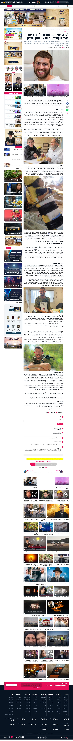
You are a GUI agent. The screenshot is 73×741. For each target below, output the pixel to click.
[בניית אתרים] (21, 737)
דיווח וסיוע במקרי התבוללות (32, 723)
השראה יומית (51, 710)
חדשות (60, 6)
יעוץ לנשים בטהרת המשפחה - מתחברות (64, 724)
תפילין (35, 249)
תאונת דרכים (53, 412)
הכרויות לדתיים (35, 710)
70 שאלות (44, 6)
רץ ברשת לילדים (43, 697)
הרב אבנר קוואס (27, 711)
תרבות (59, 706)
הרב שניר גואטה (27, 703)
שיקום (47, 412)
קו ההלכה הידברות (55, 723)
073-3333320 (12, 721)
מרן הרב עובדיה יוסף (27, 697)
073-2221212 (55, 720)
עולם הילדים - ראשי (43, 696)
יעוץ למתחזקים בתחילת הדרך (20, 718)
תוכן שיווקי (59, 713)
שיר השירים (11, 710)
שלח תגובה (60, 423)
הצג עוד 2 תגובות (43, 455)
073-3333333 (66, 729)
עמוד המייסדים (65, 711)
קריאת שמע (11, 705)
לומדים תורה (35, 696)
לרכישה (11, 310)
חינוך (36, 705)
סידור (12, 694)
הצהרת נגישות (65, 713)
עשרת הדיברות (35, 700)
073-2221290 (23, 724)
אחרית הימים (35, 708)
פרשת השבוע (58, 710)
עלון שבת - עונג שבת (44, 718)
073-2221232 (23, 720)
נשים (59, 700)
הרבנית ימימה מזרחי (18, 702)
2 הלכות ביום (66, 702)
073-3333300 (55, 724)
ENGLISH (19, 6)
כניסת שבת (66, 705)
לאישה (20, 696)
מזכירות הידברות (66, 718)
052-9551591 (44, 724)
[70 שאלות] (17, 2)
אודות (67, 714)
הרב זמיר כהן (52, 6)
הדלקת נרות (19, 700)
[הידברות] (34, 2)
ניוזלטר (67, 700)
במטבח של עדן (51, 699)
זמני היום (36, 6)
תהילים (11, 706)
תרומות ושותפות (65, 708)
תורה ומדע (58, 705)
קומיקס (45, 705)
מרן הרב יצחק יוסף (27, 699)
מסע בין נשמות (51, 705)
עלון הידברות (66, 699)
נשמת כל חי (11, 711)
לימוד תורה (38, 272)
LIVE (15, 6)
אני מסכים (43, 467)
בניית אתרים (16, 737)
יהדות (59, 696)
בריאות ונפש (35, 706)
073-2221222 (66, 720)
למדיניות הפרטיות (41, 467)
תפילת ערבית (11, 699)
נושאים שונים (34, 694)
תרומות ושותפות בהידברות (54, 718)
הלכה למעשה (51, 700)
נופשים (67, 706)
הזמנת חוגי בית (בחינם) (21, 723)
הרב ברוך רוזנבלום (27, 706)
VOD (64, 6)
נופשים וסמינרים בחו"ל (43, 727)
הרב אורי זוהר (28, 708)
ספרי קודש (35, 711)
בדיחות (45, 699)
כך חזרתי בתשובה (50, 708)
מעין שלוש (11, 703)
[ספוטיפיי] (14, 2)
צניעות (20, 703)
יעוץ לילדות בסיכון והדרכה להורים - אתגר (9, 719)
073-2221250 (55, 729)
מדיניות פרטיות (65, 696)
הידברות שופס (66, 710)
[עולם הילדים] (21, 2)
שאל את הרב (40, 6)
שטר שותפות (56, 6)
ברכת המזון (11, 702)
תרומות (26, 6)
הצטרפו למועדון (9, 6)
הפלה (20, 705)
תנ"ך (36, 697)
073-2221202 (44, 729)
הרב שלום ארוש (27, 710)
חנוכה (49, 233)
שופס (31, 6)
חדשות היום (58, 699)
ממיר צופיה (67, 727)
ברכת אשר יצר (10, 713)
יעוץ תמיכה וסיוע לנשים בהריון (42, 723)
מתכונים (20, 697)
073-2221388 (44, 720)
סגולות (36, 703)
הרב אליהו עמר (27, 713)
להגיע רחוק (51, 706)
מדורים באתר (58, 694)
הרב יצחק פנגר (27, 700)
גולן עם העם (51, 703)
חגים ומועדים (58, 711)
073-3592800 (33, 720)
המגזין (59, 697)
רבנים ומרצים (27, 694)
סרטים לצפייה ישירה (43, 700)
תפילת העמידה (10, 700)
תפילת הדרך (11, 708)
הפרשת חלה (19, 710)
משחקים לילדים (43, 703)
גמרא (36, 699)
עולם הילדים (47, 6)
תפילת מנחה (11, 697)
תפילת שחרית (10, 696)
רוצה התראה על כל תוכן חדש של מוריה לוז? (43, 461)
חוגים (45, 711)
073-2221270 (12, 724)
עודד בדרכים (51, 696)
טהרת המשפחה (18, 699)
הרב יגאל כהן (28, 702)
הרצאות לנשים (19, 708)
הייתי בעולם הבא (50, 711)
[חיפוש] (58, 2)
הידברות (66, 694)
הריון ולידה (19, 706)
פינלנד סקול (35, 702)
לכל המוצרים (13, 333)
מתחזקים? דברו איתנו (8, 2)
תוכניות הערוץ (50, 694)
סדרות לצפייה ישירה (43, 702)
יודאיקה (36, 713)
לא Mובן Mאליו (51, 697)
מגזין (62, 6)
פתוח (52, 702)
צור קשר (22, 6)
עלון (33, 6)
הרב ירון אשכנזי (27, 705)
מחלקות (28, 6)
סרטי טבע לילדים (43, 708)
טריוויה (45, 706)
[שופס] (19, 2)
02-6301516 (66, 725)
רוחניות (59, 702)
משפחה (59, 703)
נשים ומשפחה (18, 694)
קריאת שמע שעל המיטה (9, 714)
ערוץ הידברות (66, 697)
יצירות (45, 710)
